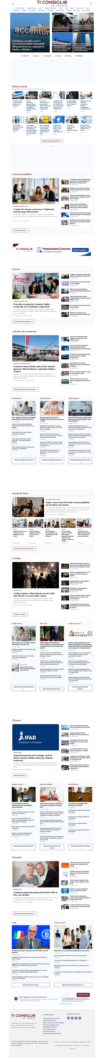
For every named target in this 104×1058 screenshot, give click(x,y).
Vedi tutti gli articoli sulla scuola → (24, 548)
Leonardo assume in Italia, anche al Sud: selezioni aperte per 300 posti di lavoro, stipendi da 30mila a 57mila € (34, 369)
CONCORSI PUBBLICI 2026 (53, 499)
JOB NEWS (24, 10)
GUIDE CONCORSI (86, 10)
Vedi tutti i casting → (20, 614)
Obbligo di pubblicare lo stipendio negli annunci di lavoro (23, 650)
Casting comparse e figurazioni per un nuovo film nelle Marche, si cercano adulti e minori (34, 594)
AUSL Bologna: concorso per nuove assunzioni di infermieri (18, 128)
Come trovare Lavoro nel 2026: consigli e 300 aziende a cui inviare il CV (23, 643)
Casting (61, 8)
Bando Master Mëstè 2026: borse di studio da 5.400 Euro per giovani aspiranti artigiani (50, 830)
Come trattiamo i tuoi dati (66, 1003)
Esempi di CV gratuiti (49, 1020)
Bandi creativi (80, 8)
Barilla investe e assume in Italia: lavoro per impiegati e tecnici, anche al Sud (80, 380)
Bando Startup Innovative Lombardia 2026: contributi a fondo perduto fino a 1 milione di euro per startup (80, 435)
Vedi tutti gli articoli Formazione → (23, 461)
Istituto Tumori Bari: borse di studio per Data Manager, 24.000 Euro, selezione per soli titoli (52, 838)
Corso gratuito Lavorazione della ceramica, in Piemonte (22, 433)
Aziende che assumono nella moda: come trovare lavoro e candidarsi (71, 966)
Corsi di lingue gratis (49, 1029)
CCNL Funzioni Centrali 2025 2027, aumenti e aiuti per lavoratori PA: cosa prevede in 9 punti (51, 654)
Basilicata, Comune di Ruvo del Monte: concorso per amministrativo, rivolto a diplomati (80, 221)
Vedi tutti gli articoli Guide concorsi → (80, 688)
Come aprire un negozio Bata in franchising (77, 824)
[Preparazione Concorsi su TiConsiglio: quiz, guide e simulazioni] (52, 250)
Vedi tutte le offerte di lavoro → (23, 321)
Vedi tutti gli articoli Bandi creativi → (24, 847)
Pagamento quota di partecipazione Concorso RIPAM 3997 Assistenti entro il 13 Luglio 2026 (80, 679)
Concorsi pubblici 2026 (20, 206)
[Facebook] (68, 1018)
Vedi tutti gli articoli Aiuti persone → (52, 461)
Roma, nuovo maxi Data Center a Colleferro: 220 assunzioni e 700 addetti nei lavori (79, 338)
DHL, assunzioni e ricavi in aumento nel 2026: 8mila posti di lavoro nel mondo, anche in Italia (45, 129)
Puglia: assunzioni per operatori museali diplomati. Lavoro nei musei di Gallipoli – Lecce (80, 298)
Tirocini (72, 8)
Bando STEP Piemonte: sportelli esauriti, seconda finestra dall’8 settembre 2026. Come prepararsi (80, 419)
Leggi (87, 8)
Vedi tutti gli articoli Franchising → (80, 847)
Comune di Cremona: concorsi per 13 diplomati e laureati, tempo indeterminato (33, 210)
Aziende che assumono (50, 8)
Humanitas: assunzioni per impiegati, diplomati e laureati (72, 128)
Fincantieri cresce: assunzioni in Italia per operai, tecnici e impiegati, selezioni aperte (80, 355)
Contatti (63, 1042)
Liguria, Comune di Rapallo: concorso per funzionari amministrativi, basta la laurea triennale (80, 197)
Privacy (89, 1042)
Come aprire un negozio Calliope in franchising (78, 817)
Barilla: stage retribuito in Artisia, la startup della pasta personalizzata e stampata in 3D (79, 766)
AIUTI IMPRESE (32, 10)
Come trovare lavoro (49, 1031)
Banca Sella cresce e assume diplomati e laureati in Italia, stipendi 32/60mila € (79, 364)
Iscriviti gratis (83, 995)
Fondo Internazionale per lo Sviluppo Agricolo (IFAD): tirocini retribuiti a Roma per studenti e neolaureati (33, 758)
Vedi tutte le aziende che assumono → (25, 389)
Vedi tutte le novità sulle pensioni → (25, 913)
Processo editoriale (72, 1042)
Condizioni (86, 1045)
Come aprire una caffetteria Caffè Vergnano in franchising (77, 804)
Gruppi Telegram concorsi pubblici (53, 1022)
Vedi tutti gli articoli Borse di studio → (52, 847)
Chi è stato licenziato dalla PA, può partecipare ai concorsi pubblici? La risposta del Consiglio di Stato (29, 971)
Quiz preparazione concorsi (51, 1018)
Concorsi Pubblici (31, 8)
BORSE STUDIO (50, 10)
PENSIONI (68, 10)
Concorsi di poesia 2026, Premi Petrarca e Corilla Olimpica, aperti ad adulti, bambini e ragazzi (23, 820)
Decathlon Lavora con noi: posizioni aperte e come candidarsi (17, 103)
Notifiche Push (67, 1045)
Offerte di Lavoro (20, 8)
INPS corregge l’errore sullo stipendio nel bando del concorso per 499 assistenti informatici (79, 654)
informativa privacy (70, 998)
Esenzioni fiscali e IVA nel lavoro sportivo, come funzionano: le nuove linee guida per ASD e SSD (51, 435)
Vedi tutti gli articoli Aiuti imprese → (80, 461)
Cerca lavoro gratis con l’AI (51, 1025)
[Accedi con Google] (12, 3)
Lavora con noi (77, 1045)
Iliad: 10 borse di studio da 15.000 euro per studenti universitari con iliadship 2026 (51, 805)
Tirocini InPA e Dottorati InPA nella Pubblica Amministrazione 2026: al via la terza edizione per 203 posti (51, 662)
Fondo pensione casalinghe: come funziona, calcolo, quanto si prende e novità (79, 881)
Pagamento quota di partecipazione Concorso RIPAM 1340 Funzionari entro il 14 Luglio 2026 (80, 670)
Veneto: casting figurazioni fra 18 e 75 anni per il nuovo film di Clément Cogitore (80, 574)
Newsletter (82, 1042)
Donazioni (72, 1049)
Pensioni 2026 (17, 889)
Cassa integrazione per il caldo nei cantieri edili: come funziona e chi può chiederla (79, 443)
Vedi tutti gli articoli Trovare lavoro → (73, 985)
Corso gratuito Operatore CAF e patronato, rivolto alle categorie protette (21, 440)
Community (58, 1045)
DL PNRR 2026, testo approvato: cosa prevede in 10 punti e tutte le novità (29, 958)
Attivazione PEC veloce (50, 1027)
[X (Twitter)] (72, 1018)
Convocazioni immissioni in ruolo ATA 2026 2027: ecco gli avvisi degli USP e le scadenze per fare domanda (31, 129)
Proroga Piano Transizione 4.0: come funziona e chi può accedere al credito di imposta (79, 452)
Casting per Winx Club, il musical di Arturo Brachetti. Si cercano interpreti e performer (80, 605)
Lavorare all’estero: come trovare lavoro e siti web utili (70, 955)
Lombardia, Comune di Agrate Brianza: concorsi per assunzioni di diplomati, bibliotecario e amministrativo (80, 181)
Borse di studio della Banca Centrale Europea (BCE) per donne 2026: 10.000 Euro (52, 821)
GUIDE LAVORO (76, 10)
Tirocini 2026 (17, 752)
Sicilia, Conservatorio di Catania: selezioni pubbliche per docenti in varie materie (67, 503)
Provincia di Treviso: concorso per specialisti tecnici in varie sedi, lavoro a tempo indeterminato (45, 105)
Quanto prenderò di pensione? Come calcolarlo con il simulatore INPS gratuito (80, 864)
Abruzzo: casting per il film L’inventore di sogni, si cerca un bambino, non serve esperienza (80, 597)
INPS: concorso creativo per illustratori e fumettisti (23, 827)
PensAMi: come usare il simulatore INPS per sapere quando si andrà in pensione (79, 873)
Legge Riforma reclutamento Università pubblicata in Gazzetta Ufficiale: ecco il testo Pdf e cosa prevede (30, 964)
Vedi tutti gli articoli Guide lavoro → (24, 688)
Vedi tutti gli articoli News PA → (52, 689)
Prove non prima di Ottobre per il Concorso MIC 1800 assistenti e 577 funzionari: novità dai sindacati (79, 662)
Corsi (66, 8)
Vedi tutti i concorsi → (20, 230)
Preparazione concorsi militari (52, 1033)
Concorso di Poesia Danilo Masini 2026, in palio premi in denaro (22, 834)
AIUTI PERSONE (41, 10)
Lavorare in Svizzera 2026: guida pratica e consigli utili (70, 960)
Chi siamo (57, 1042)
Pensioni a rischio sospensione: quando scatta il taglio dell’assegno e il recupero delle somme (80, 897)
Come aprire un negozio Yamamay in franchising (79, 811)
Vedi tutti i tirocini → (20, 775)
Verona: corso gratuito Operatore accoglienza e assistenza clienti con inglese (23, 425)
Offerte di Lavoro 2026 (20, 301)
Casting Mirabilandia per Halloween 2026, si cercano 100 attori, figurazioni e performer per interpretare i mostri (80, 565)
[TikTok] (76, 1018)
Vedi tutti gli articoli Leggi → (30, 985)
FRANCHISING (16, 10)
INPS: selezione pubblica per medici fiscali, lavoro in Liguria (86, 128)
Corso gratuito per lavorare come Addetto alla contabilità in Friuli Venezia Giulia (24, 418)
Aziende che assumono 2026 (22, 363)
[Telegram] (79, 1018)
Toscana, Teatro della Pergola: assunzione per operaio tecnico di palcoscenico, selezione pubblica (79, 205)
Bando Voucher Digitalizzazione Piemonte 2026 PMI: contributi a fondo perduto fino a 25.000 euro (80, 427)
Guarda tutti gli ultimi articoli (51, 141)
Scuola (40, 8)
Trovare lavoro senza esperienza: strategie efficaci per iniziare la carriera (73, 972)
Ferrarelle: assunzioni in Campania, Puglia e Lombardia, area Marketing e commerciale (31, 305)
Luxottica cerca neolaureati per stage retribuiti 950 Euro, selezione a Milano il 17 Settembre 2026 (80, 757)
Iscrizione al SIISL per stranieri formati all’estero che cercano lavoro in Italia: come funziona (51, 443)
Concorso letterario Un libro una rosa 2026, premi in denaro (23, 812)
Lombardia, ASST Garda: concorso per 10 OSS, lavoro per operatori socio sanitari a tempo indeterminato (58, 105)
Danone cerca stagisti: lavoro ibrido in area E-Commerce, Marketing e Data (58, 129)
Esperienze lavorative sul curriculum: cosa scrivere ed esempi (23, 656)
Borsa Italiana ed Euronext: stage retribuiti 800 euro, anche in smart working (79, 741)
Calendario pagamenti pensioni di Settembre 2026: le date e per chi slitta (35, 893)
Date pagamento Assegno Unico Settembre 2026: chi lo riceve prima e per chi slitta (52, 419)
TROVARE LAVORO (60, 10)
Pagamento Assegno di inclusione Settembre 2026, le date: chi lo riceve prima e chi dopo (51, 427)
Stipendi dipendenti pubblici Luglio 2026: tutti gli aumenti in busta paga (51, 676)
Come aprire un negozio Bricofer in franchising (78, 830)
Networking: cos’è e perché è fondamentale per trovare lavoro (71, 950)
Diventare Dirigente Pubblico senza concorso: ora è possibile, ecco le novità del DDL (30, 977)
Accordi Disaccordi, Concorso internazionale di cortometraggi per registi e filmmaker (22, 805)
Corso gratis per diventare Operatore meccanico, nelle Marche (23, 447)
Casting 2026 (17, 590)
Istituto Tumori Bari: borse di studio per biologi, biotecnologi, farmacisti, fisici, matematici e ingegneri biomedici (52, 813)
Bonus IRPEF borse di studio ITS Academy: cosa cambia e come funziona (49, 452)
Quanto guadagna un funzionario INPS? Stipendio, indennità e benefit (52, 670)
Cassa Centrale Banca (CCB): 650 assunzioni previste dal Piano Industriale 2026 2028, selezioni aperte (80, 347)
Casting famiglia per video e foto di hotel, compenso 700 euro (71, 103)
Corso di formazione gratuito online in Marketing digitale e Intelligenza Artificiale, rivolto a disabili (31, 105)
